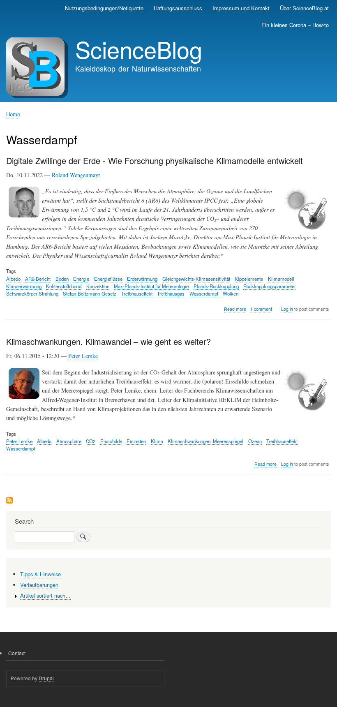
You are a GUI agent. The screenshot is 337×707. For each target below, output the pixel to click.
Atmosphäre (68, 441)
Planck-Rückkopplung (216, 286)
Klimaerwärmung (24, 286)
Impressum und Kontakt (241, 8)
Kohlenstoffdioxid (63, 286)
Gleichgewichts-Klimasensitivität (196, 278)
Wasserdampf (203, 293)
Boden (62, 278)
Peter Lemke (83, 356)
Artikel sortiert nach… (45, 595)
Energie (81, 278)
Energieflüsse (108, 278)
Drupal (46, 678)
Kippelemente (249, 278)
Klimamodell (281, 278)
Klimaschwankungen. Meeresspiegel (205, 441)
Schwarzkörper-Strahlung (32, 293)
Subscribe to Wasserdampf (9, 501)
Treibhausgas (171, 293)
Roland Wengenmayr (76, 175)
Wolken (230, 293)
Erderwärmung (142, 278)
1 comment (261, 309)
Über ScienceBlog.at (304, 8)
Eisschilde (111, 441)
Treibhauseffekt (136, 293)
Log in (287, 309)
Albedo (13, 278)
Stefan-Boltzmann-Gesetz (89, 293)
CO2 (90, 441)
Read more (235, 309)
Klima (157, 441)
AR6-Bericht (38, 278)
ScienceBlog (138, 48)
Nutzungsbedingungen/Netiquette (104, 8)
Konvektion (97, 286)
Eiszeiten (136, 441)
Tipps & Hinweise (40, 574)
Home (13, 114)
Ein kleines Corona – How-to (295, 25)
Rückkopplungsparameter (269, 286)
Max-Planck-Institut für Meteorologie (151, 286)
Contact (16, 652)
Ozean (255, 441)
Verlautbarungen (39, 585)
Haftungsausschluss (178, 8)
